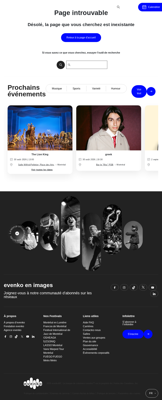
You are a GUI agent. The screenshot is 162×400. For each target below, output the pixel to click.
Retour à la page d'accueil (81, 37)
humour (115, 88)
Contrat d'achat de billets (83, 393)
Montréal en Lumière (54, 322)
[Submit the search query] (60, 65)
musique (57, 88)
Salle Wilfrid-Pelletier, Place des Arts (36, 165)
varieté (96, 88)
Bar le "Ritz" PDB (104, 165)
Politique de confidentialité (36, 393)
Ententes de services (60, 393)
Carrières (88, 326)
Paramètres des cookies (129, 393)
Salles (86, 334)
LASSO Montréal (52, 345)
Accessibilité (90, 349)
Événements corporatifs (96, 353)
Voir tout (139, 91)
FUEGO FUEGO (52, 356)
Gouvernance (90, 345)
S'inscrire (133, 334)
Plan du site (89, 341)
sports (76, 88)
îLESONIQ (49, 341)
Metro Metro (50, 360)
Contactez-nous (92, 330)
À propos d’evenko (14, 322)
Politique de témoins (106, 393)
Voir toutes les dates (42, 170)
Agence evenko (12, 330)
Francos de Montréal (54, 326)
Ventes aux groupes (94, 337)
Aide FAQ (88, 322)
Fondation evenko (14, 326)
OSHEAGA (49, 337)
